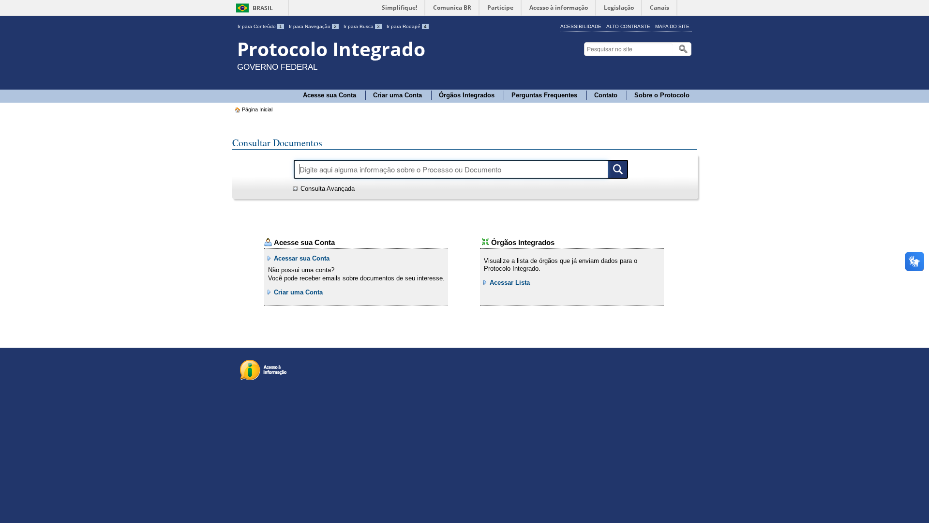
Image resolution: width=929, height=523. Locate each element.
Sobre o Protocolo (661, 95)
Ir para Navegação (313, 26)
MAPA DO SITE (672, 26)
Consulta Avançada (327, 188)
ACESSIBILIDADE (580, 26)
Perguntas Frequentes (544, 95)
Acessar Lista (510, 282)
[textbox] (629, 49)
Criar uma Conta (397, 95)
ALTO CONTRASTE (628, 26)
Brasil (263, 8)
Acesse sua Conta (329, 95)
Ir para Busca (362, 26)
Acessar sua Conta (302, 258)
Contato (605, 95)
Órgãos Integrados (466, 95)
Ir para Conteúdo (260, 26)
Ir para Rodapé (407, 26)
